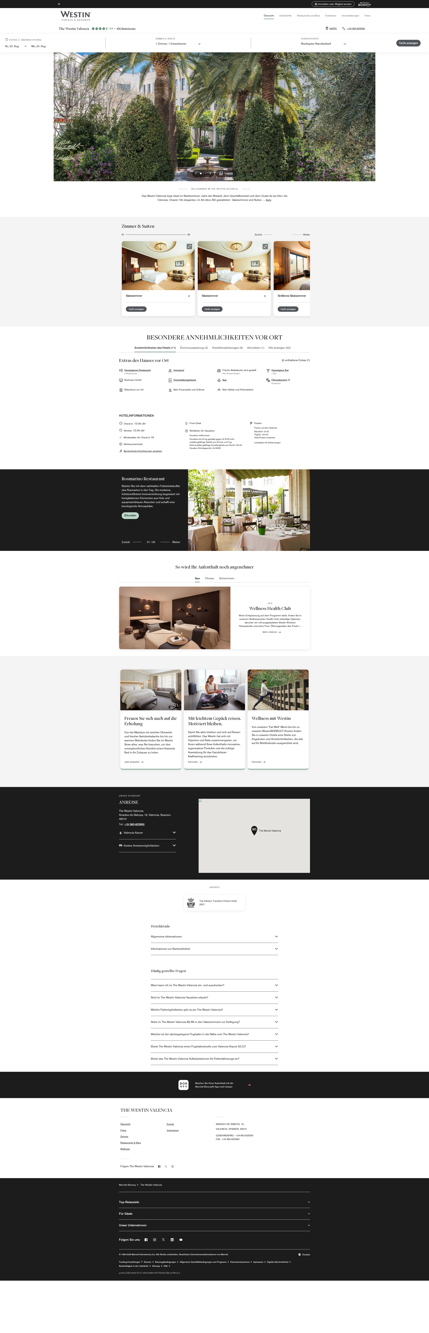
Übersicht (269, 15)
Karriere (147, 1262)
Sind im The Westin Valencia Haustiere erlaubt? (179, 997)
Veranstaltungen (350, 15)
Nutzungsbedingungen (165, 1262)
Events (170, 1124)
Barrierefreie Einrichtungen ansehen (143, 451)
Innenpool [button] (178, 370)
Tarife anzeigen (136, 309)
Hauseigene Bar (280, 370)
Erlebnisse (330, 15)
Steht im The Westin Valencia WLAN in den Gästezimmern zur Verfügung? (195, 1022)
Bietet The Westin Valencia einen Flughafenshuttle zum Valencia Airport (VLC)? (198, 1046)
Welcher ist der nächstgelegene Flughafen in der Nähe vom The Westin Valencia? (200, 1034)
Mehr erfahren (270, 632)
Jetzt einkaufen (132, 761)
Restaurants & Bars (130, 1142)
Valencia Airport (133, 832)
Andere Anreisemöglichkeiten (141, 845)
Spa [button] (224, 380)
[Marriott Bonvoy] (362, 4)
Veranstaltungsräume (184, 380)
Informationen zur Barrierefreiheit (170, 948)
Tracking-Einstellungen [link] (129, 1262)
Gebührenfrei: (234, 1135)
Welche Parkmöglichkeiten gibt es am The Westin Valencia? (187, 1009)
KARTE (333, 28)
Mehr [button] (268, 200)
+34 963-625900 (356, 28)
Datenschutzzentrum (240, 1262)
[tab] (155, 348)
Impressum (173, 1130)
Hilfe (166, 1266)
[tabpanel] (214, 510)
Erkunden (130, 515)
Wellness (125, 1149)
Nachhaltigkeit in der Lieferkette (133, 1266)
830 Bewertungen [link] (126, 28)
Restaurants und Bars (308, 15)
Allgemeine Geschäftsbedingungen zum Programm (203, 1262)
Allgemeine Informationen (166, 936)
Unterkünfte (285, 15)
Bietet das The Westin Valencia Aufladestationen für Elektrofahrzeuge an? (195, 1058)
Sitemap (156, 1266)
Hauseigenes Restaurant (137, 370)
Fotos (367, 15)
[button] (333, 4)
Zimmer (124, 1136)
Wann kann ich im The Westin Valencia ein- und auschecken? (187, 985)
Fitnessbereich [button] (279, 380)
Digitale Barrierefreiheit (277, 1262)
